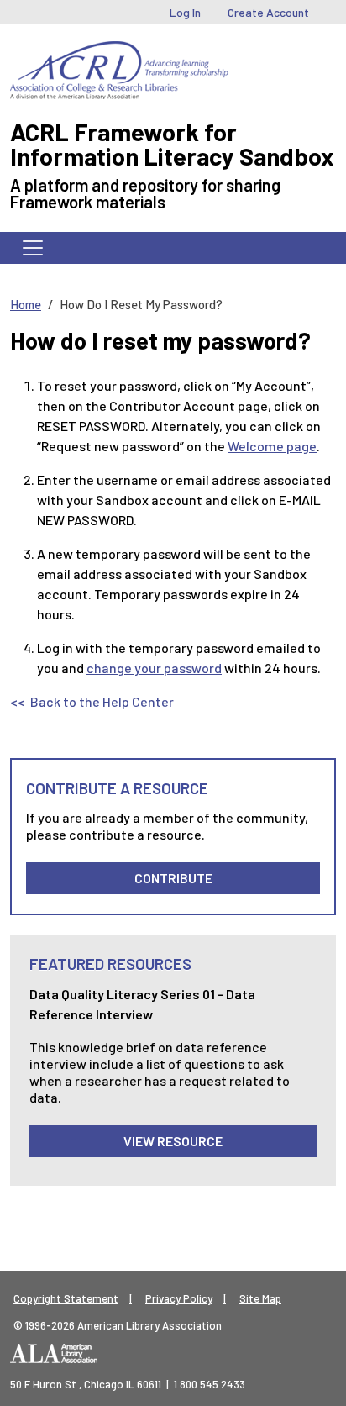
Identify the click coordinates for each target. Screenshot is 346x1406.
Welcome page (272, 446)
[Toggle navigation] (32, 248)
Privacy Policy (178, 1298)
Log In (185, 12)
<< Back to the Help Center (92, 701)
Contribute (173, 878)
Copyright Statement (65, 1298)
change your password (154, 668)
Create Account (268, 12)
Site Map (260, 1298)
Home (25, 304)
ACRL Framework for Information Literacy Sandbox (172, 143)
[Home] (119, 53)
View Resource (173, 1141)
